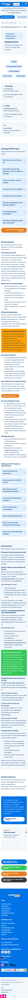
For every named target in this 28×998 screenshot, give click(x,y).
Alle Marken (4, 915)
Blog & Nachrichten (6, 942)
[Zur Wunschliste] (22, 4)
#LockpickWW (7, 128)
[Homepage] (5, 4)
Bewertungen (13, 666)
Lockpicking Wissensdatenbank (10, 944)
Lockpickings (4, 906)
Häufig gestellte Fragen (7, 927)
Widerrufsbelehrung (6, 932)
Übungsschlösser (6, 908)
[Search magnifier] (3, 22)
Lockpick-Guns (5, 910)
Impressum (3, 994)
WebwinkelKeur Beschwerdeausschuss (15, 642)
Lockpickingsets (10, 34)
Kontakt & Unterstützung (8, 923)
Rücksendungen (5, 714)
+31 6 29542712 (8, 89)
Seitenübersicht (5, 992)
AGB (2, 987)
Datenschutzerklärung (6, 989)
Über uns (3, 925)
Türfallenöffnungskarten (8, 913)
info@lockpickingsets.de (10, 108)
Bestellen (3, 934)
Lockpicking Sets (6, 904)
